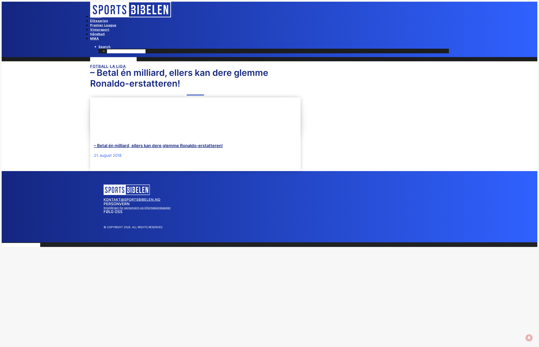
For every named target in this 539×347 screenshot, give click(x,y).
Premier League (103, 25)
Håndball (97, 34)
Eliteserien (99, 21)
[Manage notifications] (529, 337)
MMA (94, 38)
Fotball (95, 16)
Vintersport (99, 30)
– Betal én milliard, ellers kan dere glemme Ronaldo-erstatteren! (158, 145)
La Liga (118, 66)
